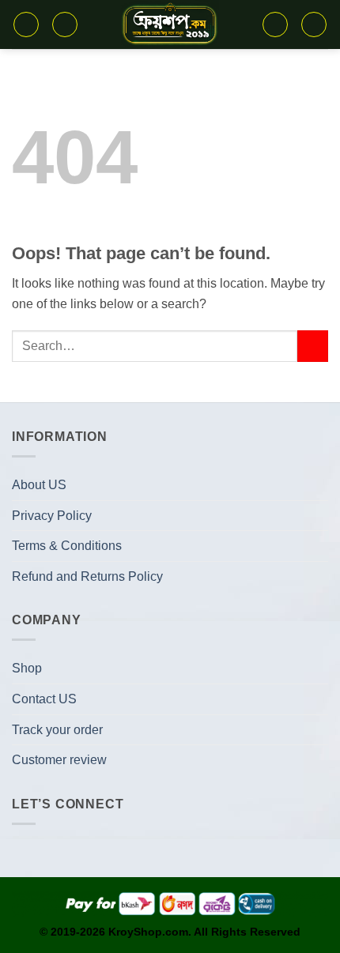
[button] (26, 24)
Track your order (57, 729)
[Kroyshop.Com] (170, 24)
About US (39, 485)
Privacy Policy (52, 515)
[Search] (64, 24)
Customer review (59, 760)
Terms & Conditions (67, 545)
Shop (27, 668)
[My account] (314, 24)
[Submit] (312, 345)
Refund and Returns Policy (87, 576)
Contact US (44, 699)
